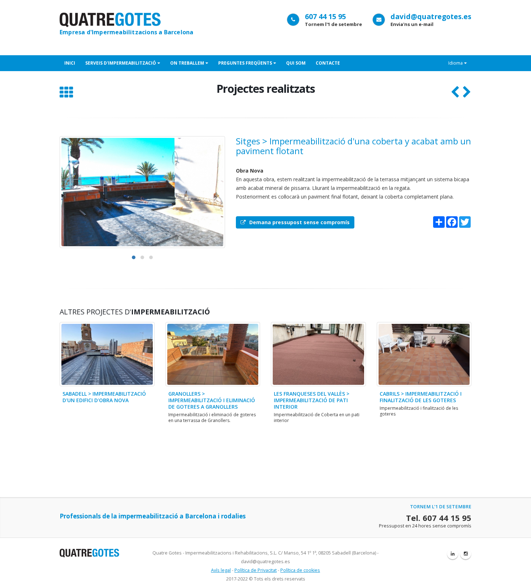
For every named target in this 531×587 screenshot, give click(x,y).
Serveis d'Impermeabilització (120, 63)
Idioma (455, 63)
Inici (69, 63)
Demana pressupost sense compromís (299, 222)
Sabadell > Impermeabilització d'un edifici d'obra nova (104, 397)
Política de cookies (300, 570)
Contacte (328, 63)
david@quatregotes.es (430, 16)
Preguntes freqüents (245, 63)
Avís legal (221, 570)
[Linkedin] (452, 553)
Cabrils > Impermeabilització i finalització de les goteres (421, 397)
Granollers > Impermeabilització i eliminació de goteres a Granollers (211, 400)
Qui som (296, 63)
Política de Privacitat (255, 570)
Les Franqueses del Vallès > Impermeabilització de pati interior (311, 400)
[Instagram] (465, 553)
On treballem (187, 63)
